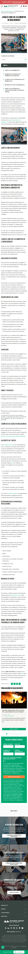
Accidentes (3, 909)
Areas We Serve (4, 916)
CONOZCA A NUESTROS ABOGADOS (14, 836)
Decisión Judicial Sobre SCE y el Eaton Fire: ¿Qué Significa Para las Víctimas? (13, 711)
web (22, 673)
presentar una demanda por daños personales (13, 436)
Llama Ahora (20, 952)
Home (2, 11)
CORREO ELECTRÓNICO (19, 751)
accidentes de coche (8, 444)
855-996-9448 (21, 6)
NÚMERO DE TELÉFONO (6, 751)
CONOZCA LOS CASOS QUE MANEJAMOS (14, 864)
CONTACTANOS (14, 892)
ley (12, 463)
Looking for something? (8, 56)
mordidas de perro (15, 595)
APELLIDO (18, 744)
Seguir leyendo (14, 729)
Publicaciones (9, 11)
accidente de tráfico (12, 493)
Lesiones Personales (5, 912)
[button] (6, 733)
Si (5, 761)
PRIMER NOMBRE (8, 744)
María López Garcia (9, 715)
